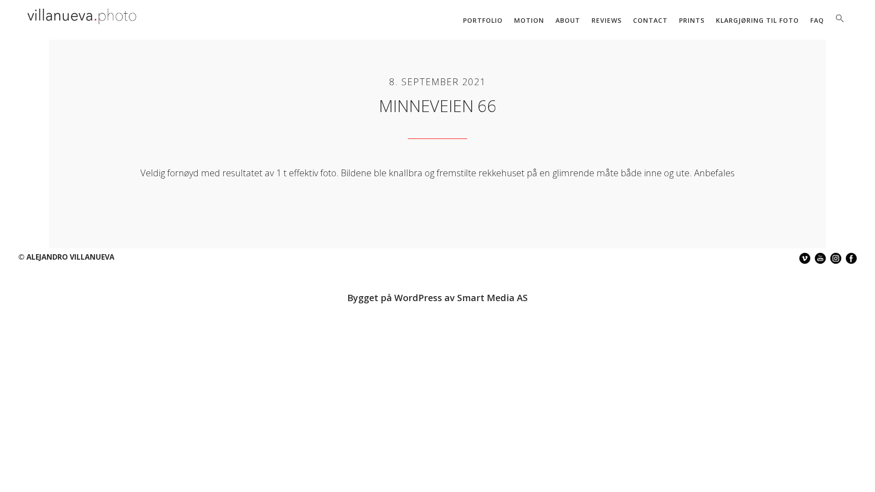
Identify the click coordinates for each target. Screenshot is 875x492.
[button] (840, 19)
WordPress (418, 298)
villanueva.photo (82, 17)
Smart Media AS (492, 298)
